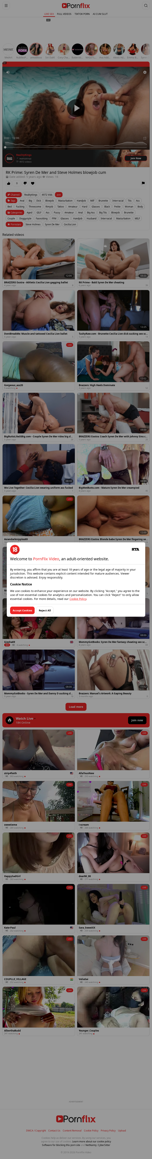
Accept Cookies (22, 610)
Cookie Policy (77, 599)
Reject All (45, 610)
